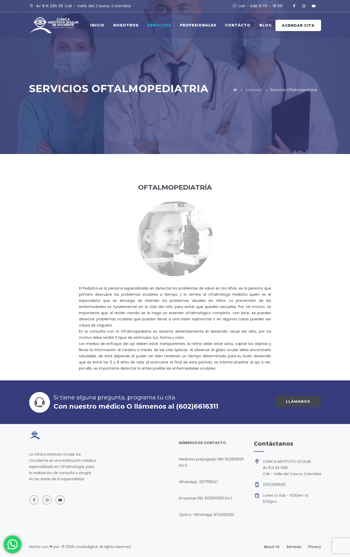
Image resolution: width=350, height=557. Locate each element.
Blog (265, 25)
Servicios (159, 25)
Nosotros (126, 25)
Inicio (97, 25)
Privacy (314, 546)
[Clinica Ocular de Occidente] (54, 25)
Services (293, 546)
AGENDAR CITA (298, 25)
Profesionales (198, 25)
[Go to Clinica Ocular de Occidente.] (235, 90)
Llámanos (298, 401)
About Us (272, 546)
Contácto (238, 25)
